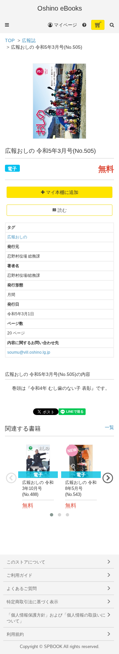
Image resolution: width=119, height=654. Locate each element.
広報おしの (17, 237)
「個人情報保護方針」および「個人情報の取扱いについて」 (56, 618)
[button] (7, 25)
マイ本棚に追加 (61, 192)
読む (61, 210)
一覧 (109, 427)
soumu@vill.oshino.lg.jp (28, 352)
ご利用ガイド (19, 575)
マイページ (65, 25)
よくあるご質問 (22, 588)
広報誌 (29, 40)
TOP (10, 40)
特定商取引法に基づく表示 (32, 602)
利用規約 (15, 634)
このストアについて (26, 562)
